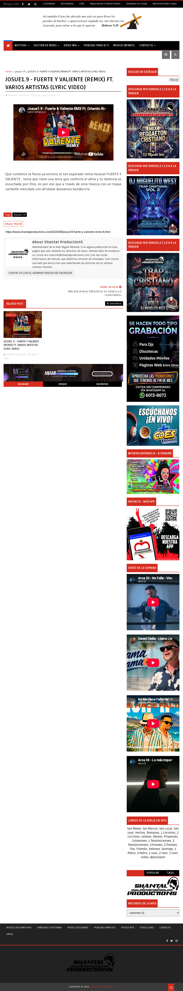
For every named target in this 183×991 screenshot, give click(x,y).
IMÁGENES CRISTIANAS (49, 927)
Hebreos (154, 849)
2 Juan (163, 853)
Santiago (167, 849)
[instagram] (35, 4)
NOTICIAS (21, 45)
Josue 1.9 (20, 71)
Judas (145, 857)
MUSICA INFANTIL (124, 45)
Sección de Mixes (45, 45)
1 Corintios (168, 833)
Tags (170, 872)
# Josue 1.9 (19, 214)
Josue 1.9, (55, 95)
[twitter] (29, 4)
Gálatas (146, 836)
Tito (132, 849)
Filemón (141, 849)
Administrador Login (165, 3)
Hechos (140, 833)
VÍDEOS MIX (127, 927)
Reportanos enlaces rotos (105, 3)
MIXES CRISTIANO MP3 (18, 927)
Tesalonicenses (161, 841)
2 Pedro (142, 853)
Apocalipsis (157, 857)
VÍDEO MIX (70, 45)
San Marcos (150, 828)
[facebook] (22, 4)
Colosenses (139, 841)
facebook (102, 384)
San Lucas (165, 828)
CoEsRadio (49, 3)
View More (115, 303)
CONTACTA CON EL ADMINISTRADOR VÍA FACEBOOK (40, 272)
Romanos (153, 833)
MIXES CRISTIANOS (78, 927)
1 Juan (153, 853)
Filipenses (171, 836)
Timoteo (157, 845)
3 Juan (173, 853)
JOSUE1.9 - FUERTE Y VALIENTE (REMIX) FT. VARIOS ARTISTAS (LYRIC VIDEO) (21, 345)
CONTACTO (146, 45)
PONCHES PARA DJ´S (96, 45)
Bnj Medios (67, 3)
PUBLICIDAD (147, 927)
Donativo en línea (136, 3)
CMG (81, 3)
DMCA (9, 934)
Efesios (157, 836)
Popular (153, 872)
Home (8, 71)
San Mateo (134, 828)
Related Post (14, 303)
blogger (23, 384)
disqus (63, 384)
